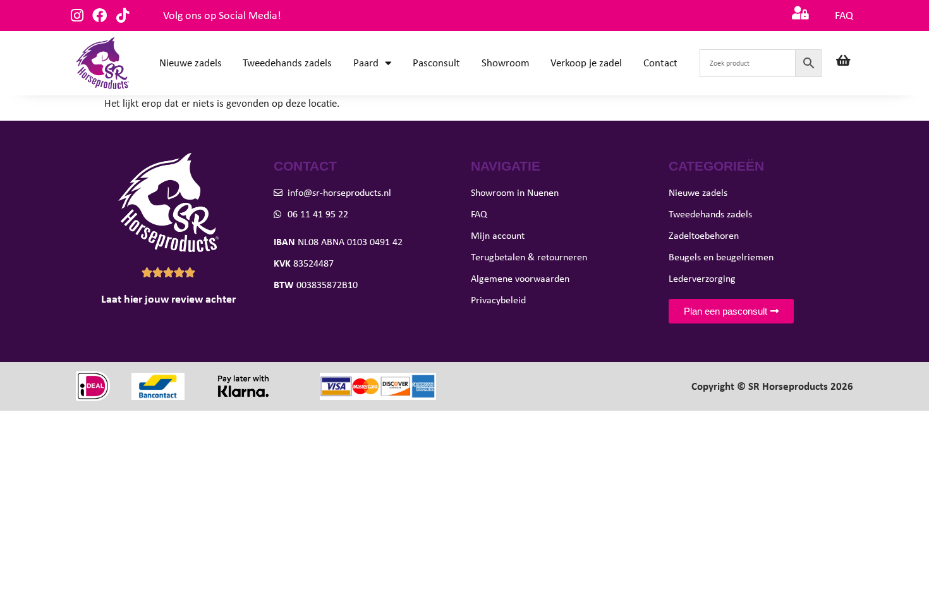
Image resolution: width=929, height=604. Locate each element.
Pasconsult (436, 62)
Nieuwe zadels (190, 62)
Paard (366, 62)
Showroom (506, 62)
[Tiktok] (122, 15)
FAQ (844, 15)
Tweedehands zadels (287, 62)
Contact (660, 62)
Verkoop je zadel (586, 62)
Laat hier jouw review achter (168, 299)
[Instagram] (77, 15)
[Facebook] (99, 15)
